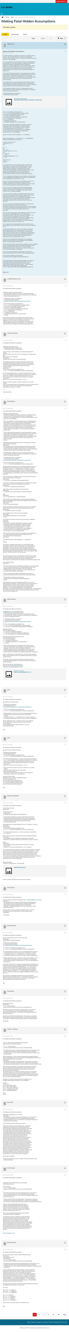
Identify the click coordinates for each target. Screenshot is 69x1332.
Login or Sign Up (60, 1)
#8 (65, 803)
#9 (65, 894)
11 (53, 1314)
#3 (65, 340)
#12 (65, 1036)
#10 (65, 932)
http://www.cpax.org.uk (20, 867)
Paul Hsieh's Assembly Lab (20, 98)
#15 (65, 1249)
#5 (65, 606)
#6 (65, 696)
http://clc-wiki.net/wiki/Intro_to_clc (22, 672)
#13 (65, 1109)
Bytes (29, 1322)
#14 (65, 1175)
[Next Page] (51, 38)
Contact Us (39, 1322)
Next (64, 1314)
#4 (65, 408)
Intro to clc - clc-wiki (18, 670)
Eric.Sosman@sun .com (9, 1233)
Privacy (46, 1322)
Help (33, 1322)
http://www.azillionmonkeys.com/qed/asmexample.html (28, 100)
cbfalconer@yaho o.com (33, 899)
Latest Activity (15, 34)
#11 (65, 998)
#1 (65, 51)
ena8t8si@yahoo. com (8, 611)
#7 (65, 744)
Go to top (64, 1322)
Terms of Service (54, 1322)
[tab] (5, 34)
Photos (25, 34)
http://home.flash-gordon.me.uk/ (15, 665)
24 (58, 1314)
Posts (5, 34)
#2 (65, 286)
